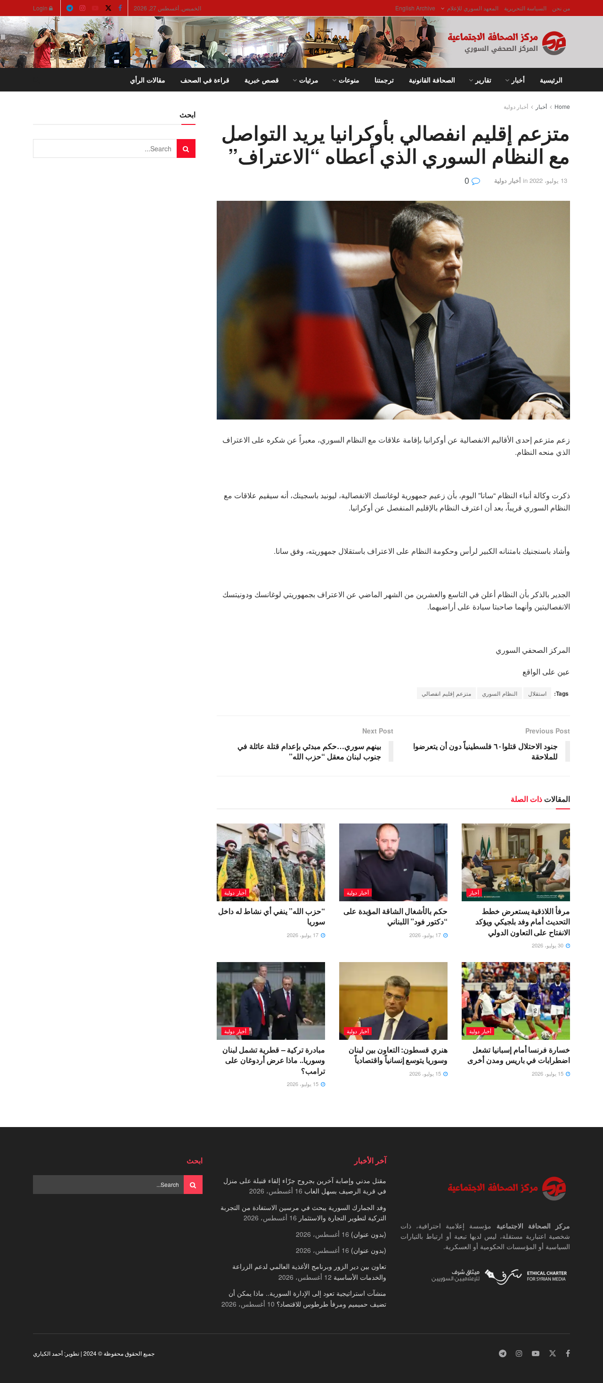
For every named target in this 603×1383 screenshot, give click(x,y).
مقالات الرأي (147, 79)
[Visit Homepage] (509, 42)
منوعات (349, 79)
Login (41, 8)
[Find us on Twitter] (108, 8)
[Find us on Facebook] (120, 8)
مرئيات (308, 79)
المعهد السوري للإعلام (472, 8)
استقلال (537, 693)
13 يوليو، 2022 (548, 180)
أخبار (518, 79)
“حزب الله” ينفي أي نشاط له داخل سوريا (271, 916)
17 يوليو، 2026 (425, 934)
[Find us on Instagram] (82, 8)
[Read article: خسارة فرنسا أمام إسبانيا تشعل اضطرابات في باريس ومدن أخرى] (516, 1000)
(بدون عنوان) (368, 1234)
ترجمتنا (384, 79)
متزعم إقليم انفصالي (446, 693)
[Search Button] (36, 79)
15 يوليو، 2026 (548, 1073)
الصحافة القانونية (432, 79)
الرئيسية (551, 79)
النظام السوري (499, 693)
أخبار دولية (516, 106)
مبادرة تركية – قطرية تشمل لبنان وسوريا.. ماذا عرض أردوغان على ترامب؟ (273, 1060)
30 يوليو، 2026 (548, 945)
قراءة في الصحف (204, 79)
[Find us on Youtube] (95, 8)
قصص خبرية (261, 79)
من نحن (561, 8)
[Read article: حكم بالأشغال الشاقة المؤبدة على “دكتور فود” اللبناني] (393, 862)
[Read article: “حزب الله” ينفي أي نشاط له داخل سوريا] (271, 862)
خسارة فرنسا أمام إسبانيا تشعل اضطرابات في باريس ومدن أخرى (518, 1054)
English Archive (415, 8)
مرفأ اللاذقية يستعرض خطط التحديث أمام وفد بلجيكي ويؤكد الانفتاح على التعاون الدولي (522, 922)
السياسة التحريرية (525, 8)
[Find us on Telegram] (69, 8)
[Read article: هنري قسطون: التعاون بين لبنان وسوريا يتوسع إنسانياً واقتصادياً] (393, 1000)
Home (562, 106)
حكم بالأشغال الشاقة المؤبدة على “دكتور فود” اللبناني (395, 916)
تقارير (483, 79)
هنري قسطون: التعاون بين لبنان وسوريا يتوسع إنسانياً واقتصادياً (398, 1054)
